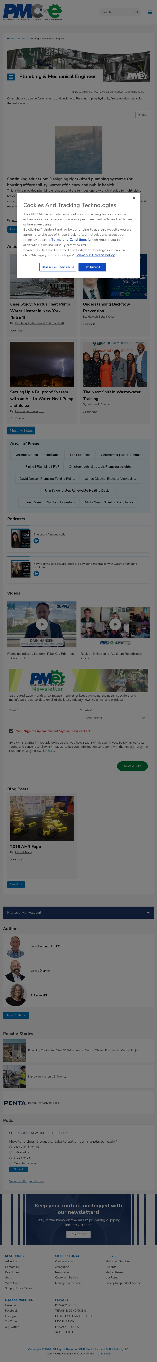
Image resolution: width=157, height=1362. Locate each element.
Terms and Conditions (69, 240)
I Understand (92, 267)
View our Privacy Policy (95, 255)
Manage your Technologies (58, 267)
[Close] (134, 198)
